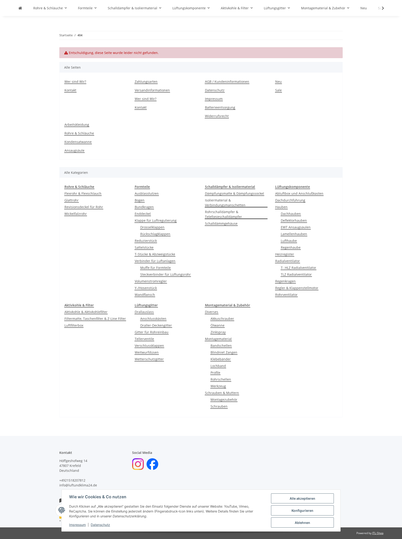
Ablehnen (302, 523)
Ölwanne (217, 325)
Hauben (281, 207)
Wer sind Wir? (75, 81)
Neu (363, 8)
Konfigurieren (302, 510)
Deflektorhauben (294, 220)
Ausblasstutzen (147, 193)
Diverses (211, 312)
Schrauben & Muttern (222, 393)
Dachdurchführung (290, 200)
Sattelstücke (144, 247)
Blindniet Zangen (224, 352)
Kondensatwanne (78, 142)
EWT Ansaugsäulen (296, 227)
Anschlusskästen (153, 318)
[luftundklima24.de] (20, 8)
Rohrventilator (286, 294)
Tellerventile (144, 339)
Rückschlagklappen (155, 234)
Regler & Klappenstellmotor (296, 288)
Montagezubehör (224, 399)
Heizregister (284, 254)
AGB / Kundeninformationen (227, 81)
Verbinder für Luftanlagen (155, 261)
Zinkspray (218, 332)
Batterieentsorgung (220, 107)
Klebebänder (221, 359)
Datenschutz (100, 525)
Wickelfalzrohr (75, 213)
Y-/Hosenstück (146, 288)
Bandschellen (221, 345)
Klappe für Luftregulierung (156, 220)
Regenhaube (291, 247)
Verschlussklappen (149, 345)
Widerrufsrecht (217, 116)
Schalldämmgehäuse (221, 223)
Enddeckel (143, 213)
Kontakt (70, 90)
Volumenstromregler (151, 281)
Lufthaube (289, 240)
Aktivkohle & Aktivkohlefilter (85, 312)
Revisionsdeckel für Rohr (83, 207)
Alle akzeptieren (302, 498)
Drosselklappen (152, 227)
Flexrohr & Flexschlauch (82, 193)
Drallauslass (144, 312)
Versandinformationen (152, 90)
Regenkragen (285, 281)
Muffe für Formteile (155, 267)
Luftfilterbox (73, 325)
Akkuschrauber (222, 318)
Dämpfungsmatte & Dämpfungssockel (234, 193)
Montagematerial (218, 339)
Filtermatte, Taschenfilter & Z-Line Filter (95, 318)
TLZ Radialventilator (296, 274)
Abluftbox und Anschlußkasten (299, 193)
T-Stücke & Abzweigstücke (155, 254)
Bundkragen (144, 207)
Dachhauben (291, 213)
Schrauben (219, 406)
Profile (215, 372)
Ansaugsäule (74, 150)
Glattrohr (71, 200)
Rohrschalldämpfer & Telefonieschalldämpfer (223, 214)
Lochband (218, 366)
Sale (278, 90)
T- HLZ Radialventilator (298, 267)
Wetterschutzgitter (149, 359)
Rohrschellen (221, 379)
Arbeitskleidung (76, 124)
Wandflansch (145, 294)
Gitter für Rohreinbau (151, 332)
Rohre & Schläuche (79, 133)
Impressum (77, 525)
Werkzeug (218, 386)
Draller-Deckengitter (156, 325)
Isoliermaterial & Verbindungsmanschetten (225, 202)
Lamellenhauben (294, 234)
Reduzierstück (146, 240)
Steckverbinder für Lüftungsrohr (165, 274)
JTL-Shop (377, 533)
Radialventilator (287, 261)
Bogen (139, 200)
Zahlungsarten (146, 81)
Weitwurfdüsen (147, 352)
